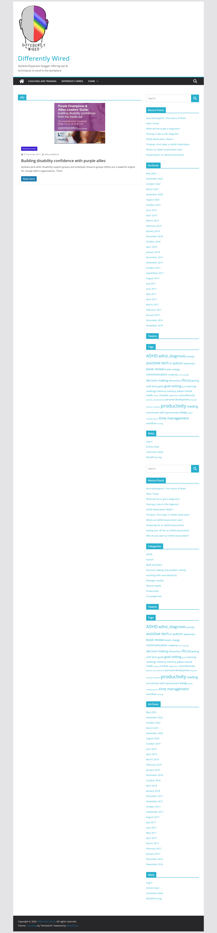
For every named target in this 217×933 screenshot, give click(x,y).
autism (178, 363)
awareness (189, 363)
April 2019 (151, 215)
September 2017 (155, 273)
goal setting (172, 386)
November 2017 (154, 262)
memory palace (175, 391)
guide (184, 386)
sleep (183, 412)
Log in (149, 441)
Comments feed (154, 451)
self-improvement (169, 412)
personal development (177, 399)
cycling (185, 375)
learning (191, 386)
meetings (151, 391)
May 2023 (151, 173)
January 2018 (153, 252)
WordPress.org (154, 457)
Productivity (152, 590)
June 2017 (151, 288)
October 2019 (153, 204)
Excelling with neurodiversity (161, 575)
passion (149, 400)
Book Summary (154, 564)
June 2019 (151, 210)
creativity (173, 374)
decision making (157, 380)
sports (155, 419)
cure (180, 375)
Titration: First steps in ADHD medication (168, 144)
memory (161, 391)
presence (156, 407)
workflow (151, 423)
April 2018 (151, 246)
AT (170, 363)
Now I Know (152, 123)
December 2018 (154, 236)
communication (156, 374)
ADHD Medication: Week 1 (160, 139)
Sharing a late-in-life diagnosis (162, 133)
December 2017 (154, 257)
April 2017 (151, 299)
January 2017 (153, 315)
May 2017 (151, 294)
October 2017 (153, 267)
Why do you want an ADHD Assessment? (167, 535)
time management (174, 418)
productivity (173, 406)
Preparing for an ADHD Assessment (165, 154)
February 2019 (153, 225)
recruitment (152, 412)
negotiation (173, 395)
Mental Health (153, 585)
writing (160, 423)
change (176, 369)
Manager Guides (29, 149)
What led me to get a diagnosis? (163, 128)
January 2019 (153, 231)
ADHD (152, 356)
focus (186, 380)
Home (91, 81)
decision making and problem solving (166, 570)
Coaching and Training (42, 81)
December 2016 (154, 320)
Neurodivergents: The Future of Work (166, 118)
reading (192, 406)
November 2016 (154, 325)
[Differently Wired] (22, 81)
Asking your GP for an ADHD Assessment (167, 530)
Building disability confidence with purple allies (63, 160)
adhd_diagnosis (172, 355)
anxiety (190, 356)
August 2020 (152, 199)
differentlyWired (51, 154)
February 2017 (153, 309)
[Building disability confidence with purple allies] (79, 123)
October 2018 (153, 241)
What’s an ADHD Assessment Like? (164, 149)
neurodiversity (187, 395)
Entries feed (152, 446)
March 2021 (152, 189)
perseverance (158, 400)
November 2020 (154, 194)
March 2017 (152, 304)
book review (155, 369)
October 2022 (153, 183)
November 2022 (154, 178)
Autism (150, 559)
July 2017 (151, 283)
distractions (175, 380)
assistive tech (157, 362)
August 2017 (152, 278)
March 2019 (152, 220)
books (168, 369)
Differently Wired (44, 58)
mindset (163, 395)
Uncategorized (154, 596)
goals (161, 386)
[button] (96, 81)
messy (156, 395)
